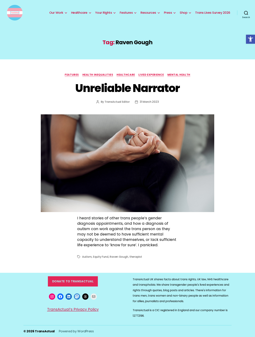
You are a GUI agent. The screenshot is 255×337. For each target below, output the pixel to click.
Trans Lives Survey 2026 (212, 13)
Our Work (56, 13)
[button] (250, 39)
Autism (87, 257)
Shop (183, 13)
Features (126, 13)
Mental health (178, 75)
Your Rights (103, 13)
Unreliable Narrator (127, 88)
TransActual (45, 331)
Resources (148, 13)
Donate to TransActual (73, 281)
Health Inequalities (97, 75)
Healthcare (79, 13)
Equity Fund (100, 257)
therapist (135, 257)
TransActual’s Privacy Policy (73, 309)
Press (168, 13)
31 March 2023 (149, 102)
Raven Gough (119, 257)
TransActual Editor (117, 102)
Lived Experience (151, 75)
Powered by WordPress (76, 331)
